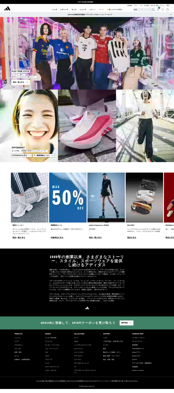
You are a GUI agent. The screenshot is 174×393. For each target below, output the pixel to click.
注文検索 (146, 5)
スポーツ (92, 9)
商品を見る (131, 238)
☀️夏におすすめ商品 (114, 9)
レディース (64, 9)
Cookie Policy (133, 381)
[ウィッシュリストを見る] (162, 9)
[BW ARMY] (144, 206)
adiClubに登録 (154, 5)
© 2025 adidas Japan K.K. (87, 386)
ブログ (135, 5)
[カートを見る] (167, 9)
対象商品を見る (57, 238)
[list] (87, 206)
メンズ (54, 9)
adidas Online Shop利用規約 (75, 381)
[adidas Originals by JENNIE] (106, 206)
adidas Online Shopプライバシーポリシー (98, 381)
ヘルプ (141, 5)
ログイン (162, 5)
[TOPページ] (7, 8)
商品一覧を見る (18, 238)
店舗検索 (129, 5)
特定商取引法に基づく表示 (120, 381)
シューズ (83, 9)
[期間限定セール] (68, 206)
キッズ (73, 9)
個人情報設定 (50, 381)
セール (101, 9)
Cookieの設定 (40, 381)
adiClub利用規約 (60, 381)
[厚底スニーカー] (29, 206)
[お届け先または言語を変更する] (168, 5)
